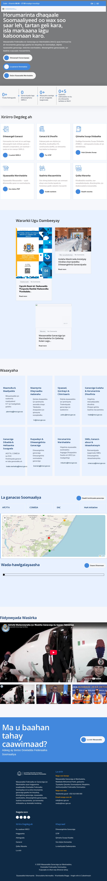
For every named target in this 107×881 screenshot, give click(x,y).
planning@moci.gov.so (14, 412)
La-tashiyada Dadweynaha (66, 846)
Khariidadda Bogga (62, 876)
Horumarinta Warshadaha (64, 441)
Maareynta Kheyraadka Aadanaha (36, 390)
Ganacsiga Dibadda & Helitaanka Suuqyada (8, 444)
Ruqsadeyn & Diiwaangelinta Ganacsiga (37, 442)
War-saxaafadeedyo (66, 255)
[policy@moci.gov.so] (59, 414)
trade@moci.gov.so (95, 415)
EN (92, 3)
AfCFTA (6, 507)
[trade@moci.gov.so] (86, 414)
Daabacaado (24, 282)
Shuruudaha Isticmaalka (45, 876)
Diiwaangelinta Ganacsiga (65, 829)
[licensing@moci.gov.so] (31, 466)
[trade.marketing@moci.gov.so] (4, 466)
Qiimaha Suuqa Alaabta (64, 838)
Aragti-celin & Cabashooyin (81, 876)
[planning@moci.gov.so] (4, 411)
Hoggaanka (20, 833)
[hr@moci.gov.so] (31, 420)
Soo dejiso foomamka (64, 842)
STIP (57, 833)
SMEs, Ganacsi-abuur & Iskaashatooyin (92, 442)
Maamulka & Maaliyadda (9, 389)
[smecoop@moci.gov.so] (86, 463)
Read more (23, 296)
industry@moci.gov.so (69, 463)
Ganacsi (19, 842)
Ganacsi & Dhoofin (48, 136)
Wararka (42, 331)
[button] (4, 517)
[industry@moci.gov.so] (59, 462)
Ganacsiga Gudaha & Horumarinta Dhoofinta (94, 390)
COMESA (34, 507)
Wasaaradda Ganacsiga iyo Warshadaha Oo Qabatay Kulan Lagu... (52, 338)
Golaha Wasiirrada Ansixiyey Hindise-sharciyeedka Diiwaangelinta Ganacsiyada (72, 262)
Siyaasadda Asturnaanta (25, 876)
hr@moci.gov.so (39, 420)
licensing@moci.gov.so (41, 466)
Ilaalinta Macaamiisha (50, 175)
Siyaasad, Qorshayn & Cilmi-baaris (63, 390)
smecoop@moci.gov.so (96, 463)
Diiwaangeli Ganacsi (13, 136)
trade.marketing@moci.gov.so (17, 466)
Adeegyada (20, 838)
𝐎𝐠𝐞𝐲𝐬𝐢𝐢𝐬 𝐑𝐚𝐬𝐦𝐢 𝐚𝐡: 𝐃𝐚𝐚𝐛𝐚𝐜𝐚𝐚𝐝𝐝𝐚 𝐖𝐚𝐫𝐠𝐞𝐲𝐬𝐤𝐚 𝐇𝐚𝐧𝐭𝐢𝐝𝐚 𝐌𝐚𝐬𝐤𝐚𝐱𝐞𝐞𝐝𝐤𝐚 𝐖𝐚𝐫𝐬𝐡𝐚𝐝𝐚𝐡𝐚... (33, 289)
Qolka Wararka (83, 175)
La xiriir (18, 850)
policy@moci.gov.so (68, 415)
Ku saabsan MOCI (22, 829)
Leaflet (103, 556)
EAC (59, 507)
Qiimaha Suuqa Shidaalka (88, 136)
